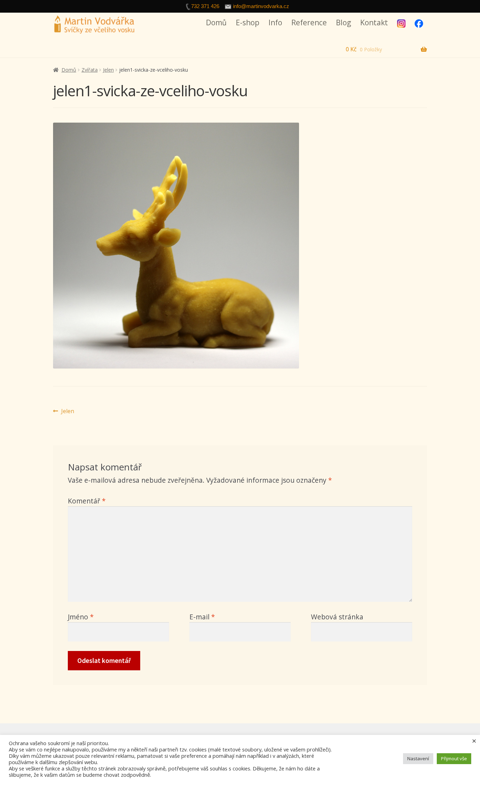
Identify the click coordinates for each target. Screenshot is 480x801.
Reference (309, 22)
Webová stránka (337, 616)
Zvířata (90, 69)
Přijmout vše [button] (454, 758)
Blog (343, 22)
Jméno (81, 616)
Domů (216, 22)
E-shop (247, 22)
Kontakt (374, 22)
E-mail (202, 616)
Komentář (87, 501)
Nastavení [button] (418, 758)
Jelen (108, 69)
